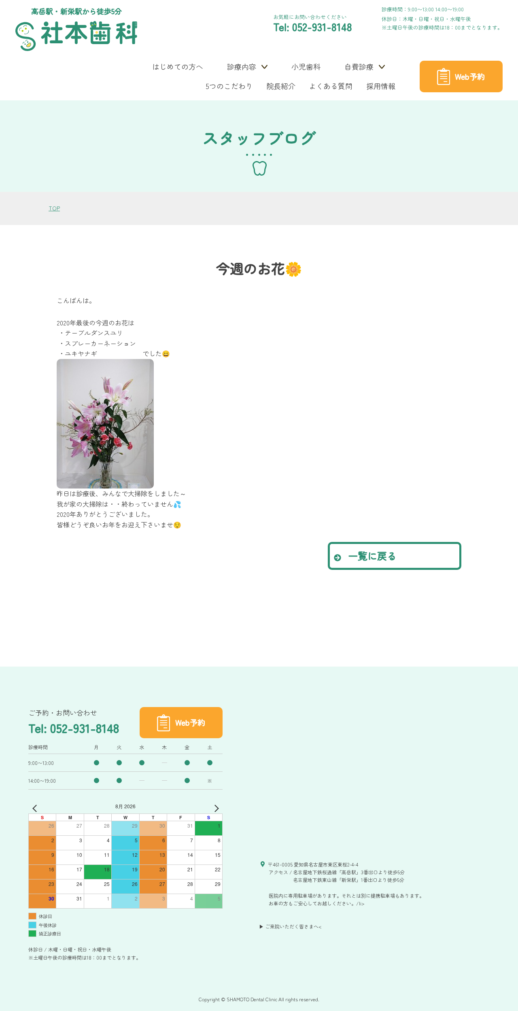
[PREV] (36, 807)
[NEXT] (215, 807)
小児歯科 (306, 66)
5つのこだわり (229, 86)
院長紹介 (280, 86)
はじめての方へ (177, 66)
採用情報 (380, 86)
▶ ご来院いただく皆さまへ (288, 926)
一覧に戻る (371, 555)
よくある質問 (330, 86)
